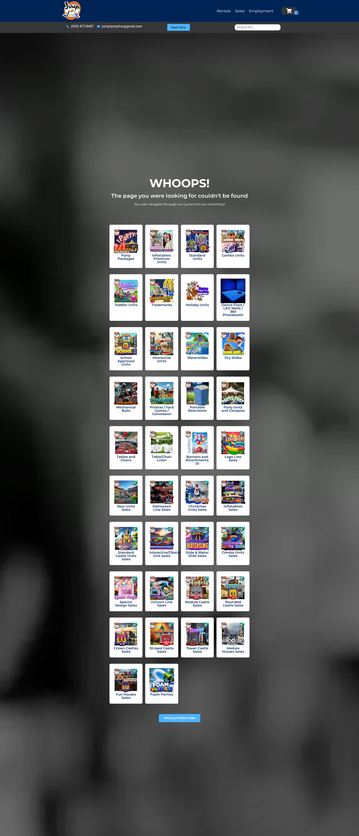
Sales (240, 11)
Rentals (224, 11)
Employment (261, 11)
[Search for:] (257, 27)
